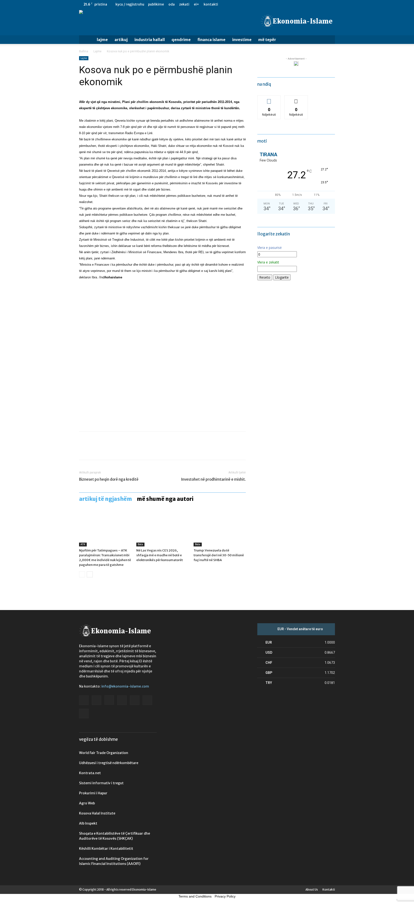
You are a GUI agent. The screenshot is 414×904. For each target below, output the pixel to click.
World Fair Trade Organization (103, 753)
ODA (171, 4)
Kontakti (211, 4)
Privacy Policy (225, 896)
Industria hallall (149, 39)
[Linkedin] (307, 4)
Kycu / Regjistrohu (129, 4)
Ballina (83, 51)
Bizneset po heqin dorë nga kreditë (108, 479)
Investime (242, 39)
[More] (128, 450)
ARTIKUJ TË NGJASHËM (105, 499)
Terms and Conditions (195, 896)
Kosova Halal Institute (97, 813)
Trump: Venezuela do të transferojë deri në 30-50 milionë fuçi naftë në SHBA (219, 555)
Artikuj (121, 39)
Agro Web (87, 803)
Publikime (156, 4)
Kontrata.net (90, 773)
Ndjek (269, 99)
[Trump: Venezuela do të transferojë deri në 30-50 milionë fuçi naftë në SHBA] (220, 528)
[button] (329, 40)
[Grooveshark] (291, 4)
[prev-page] (82, 574)
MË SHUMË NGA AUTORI (165, 499)
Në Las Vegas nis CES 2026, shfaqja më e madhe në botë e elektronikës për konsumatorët (159, 555)
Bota (140, 544)
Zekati (184, 4)
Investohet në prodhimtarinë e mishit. (213, 479)
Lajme (102, 39)
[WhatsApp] (117, 450)
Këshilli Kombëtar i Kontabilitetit (106, 848)
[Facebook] (284, 4)
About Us (311, 889)
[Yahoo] (331, 4)
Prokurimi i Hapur (93, 793)
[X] (323, 4)
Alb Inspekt (88, 823)
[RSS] (315, 4)
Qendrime (181, 39)
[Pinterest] (106, 450)
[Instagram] (299, 4)
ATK (82, 544)
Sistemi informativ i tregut (101, 783)
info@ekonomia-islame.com (125, 686)
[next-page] (90, 574)
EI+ (196, 4)
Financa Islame (211, 39)
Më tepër (267, 39)
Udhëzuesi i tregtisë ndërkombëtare (108, 763)
